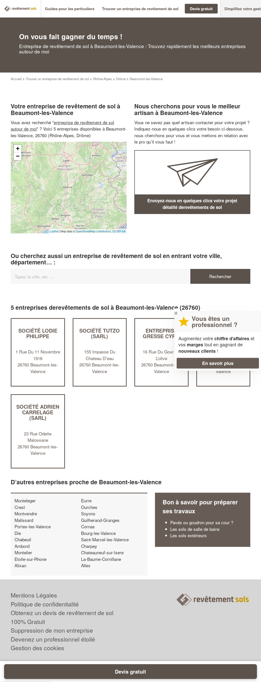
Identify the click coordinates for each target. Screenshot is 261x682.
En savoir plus (217, 363)
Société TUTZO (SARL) (99, 333)
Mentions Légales (34, 595)
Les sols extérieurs (188, 535)
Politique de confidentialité (45, 604)
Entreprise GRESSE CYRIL (161, 333)
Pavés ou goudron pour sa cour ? (201, 522)
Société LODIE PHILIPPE (37, 333)
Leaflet (54, 231)
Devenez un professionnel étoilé (53, 639)
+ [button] (17, 148)
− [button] (17, 156)
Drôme (121, 78)
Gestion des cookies (37, 648)
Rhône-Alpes (102, 78)
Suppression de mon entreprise (52, 630)
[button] (69, 9)
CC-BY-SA (118, 231)
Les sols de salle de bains (195, 529)
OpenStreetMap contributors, (94, 231)
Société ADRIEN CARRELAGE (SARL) (37, 412)
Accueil (16, 78)
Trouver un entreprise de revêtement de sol (57, 78)
